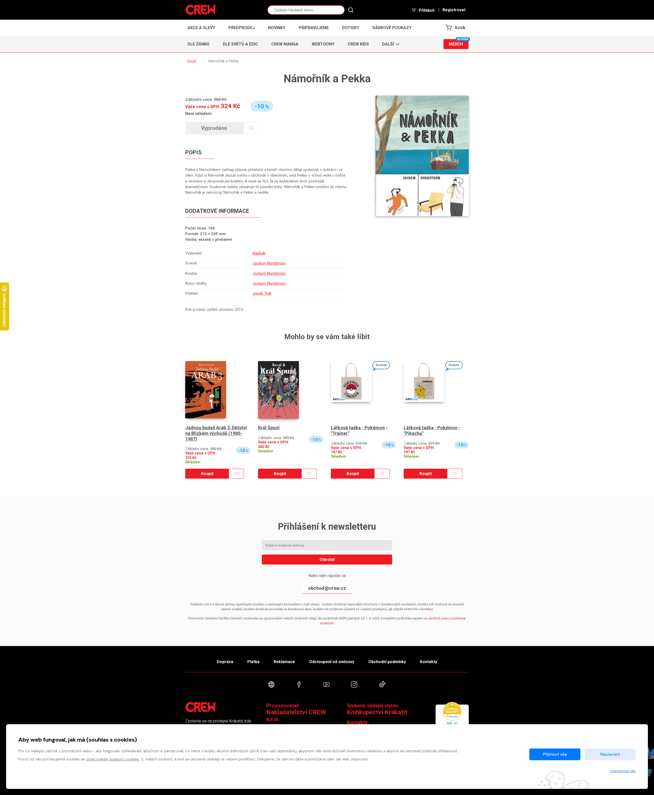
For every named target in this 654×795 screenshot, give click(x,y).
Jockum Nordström (269, 263)
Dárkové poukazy (392, 27)
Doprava (225, 661)
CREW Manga (284, 44)
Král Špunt (269, 427)
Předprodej (241, 27)
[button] (389, 44)
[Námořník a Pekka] (422, 156)
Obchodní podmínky (387, 661)
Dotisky (350, 27)
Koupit (207, 473)
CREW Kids (358, 44)
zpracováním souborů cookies (112, 759)
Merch (459, 43)
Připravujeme (314, 27)
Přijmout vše (555, 754)
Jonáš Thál (262, 293)
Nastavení (610, 754)
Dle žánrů (198, 44)
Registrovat (453, 10)
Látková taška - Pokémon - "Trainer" (359, 430)
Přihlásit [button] (426, 10)
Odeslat (327, 559)
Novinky (276, 27)
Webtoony (323, 44)
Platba (253, 661)
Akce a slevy (201, 27)
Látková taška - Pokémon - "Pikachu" (432, 430)
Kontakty (428, 661)
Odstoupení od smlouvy (331, 661)
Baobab (259, 253)
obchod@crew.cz (327, 588)
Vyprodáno (214, 128)
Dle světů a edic (240, 44)
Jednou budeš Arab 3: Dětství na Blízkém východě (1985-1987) (216, 433)
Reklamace (284, 661)
